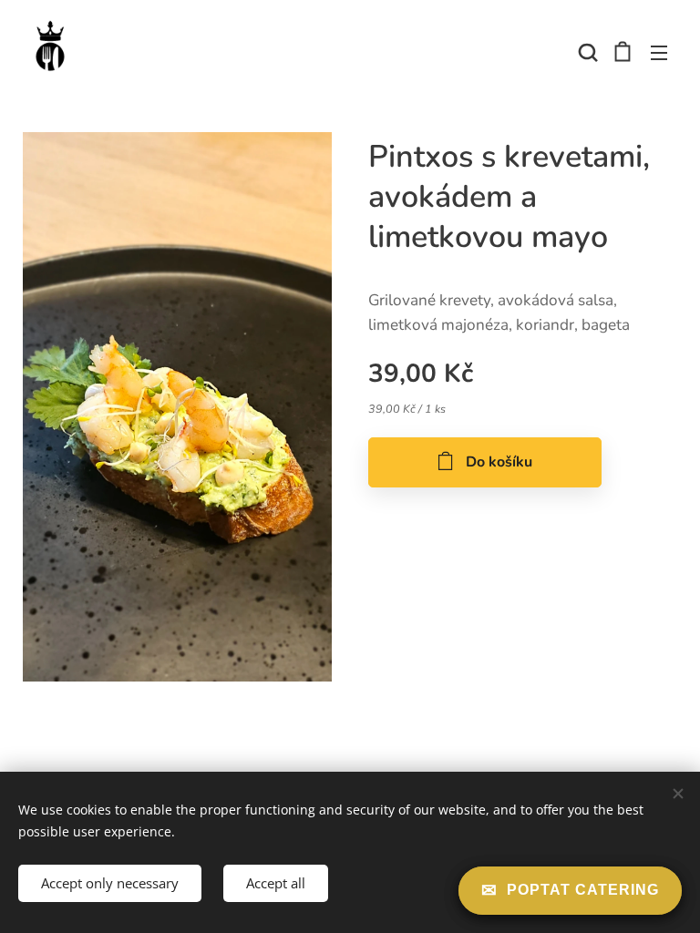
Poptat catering (583, 889)
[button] (586, 52)
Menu (659, 52)
